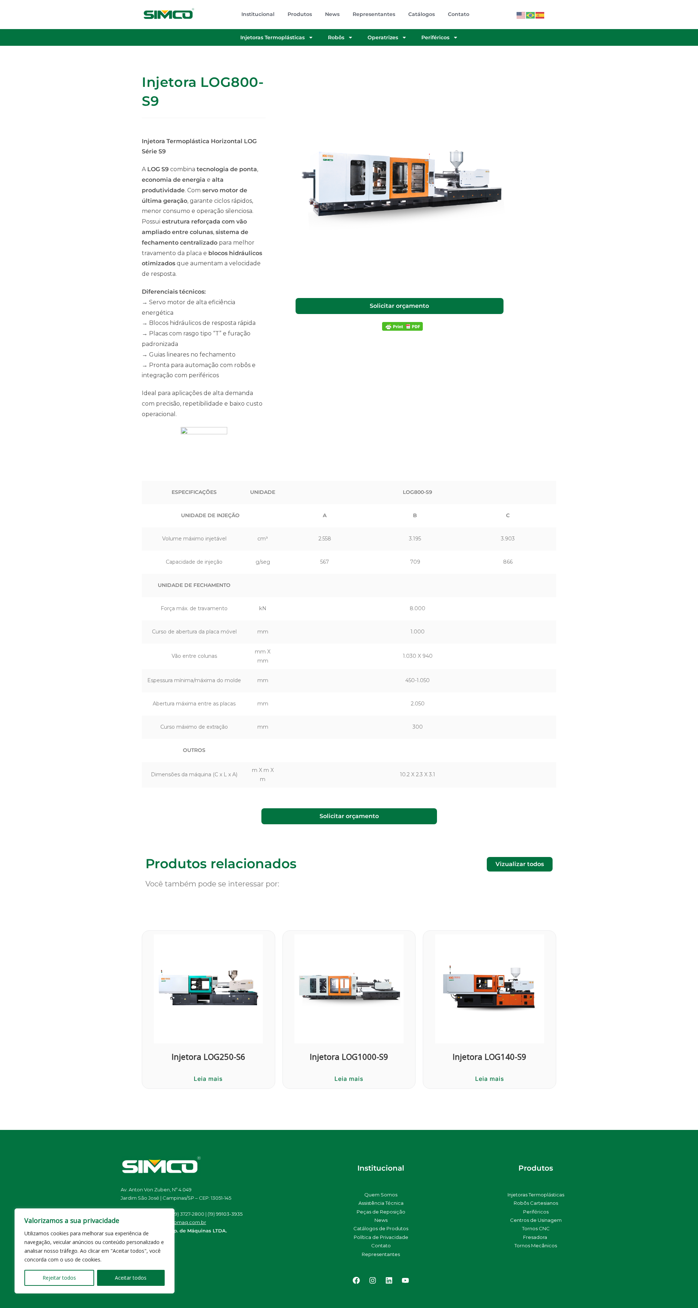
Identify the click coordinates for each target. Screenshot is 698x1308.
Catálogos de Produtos (380, 1228)
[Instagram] (372, 1280)
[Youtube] (405, 1280)
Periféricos (435, 37)
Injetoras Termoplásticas (272, 37)
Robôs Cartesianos (536, 1203)
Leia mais (208, 1078)
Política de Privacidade (381, 1237)
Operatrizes (383, 37)
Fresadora (535, 1237)
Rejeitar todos (59, 1277)
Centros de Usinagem (536, 1220)
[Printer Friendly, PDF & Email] (402, 325)
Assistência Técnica (381, 1203)
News (332, 14)
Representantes (374, 14)
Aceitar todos (131, 1277)
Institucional (257, 14)
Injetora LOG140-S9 (489, 1056)
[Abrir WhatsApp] (680, 1290)
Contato (458, 14)
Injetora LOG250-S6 (208, 1056)
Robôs (336, 37)
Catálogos (421, 14)
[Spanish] (540, 14)
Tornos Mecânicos (535, 1245)
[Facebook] (356, 1280)
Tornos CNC (536, 1228)
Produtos (300, 14)
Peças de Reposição (381, 1212)
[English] (521, 14)
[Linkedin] (389, 1280)
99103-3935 (229, 1214)
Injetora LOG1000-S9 (349, 1056)
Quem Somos (380, 1195)
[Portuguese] (530, 14)
